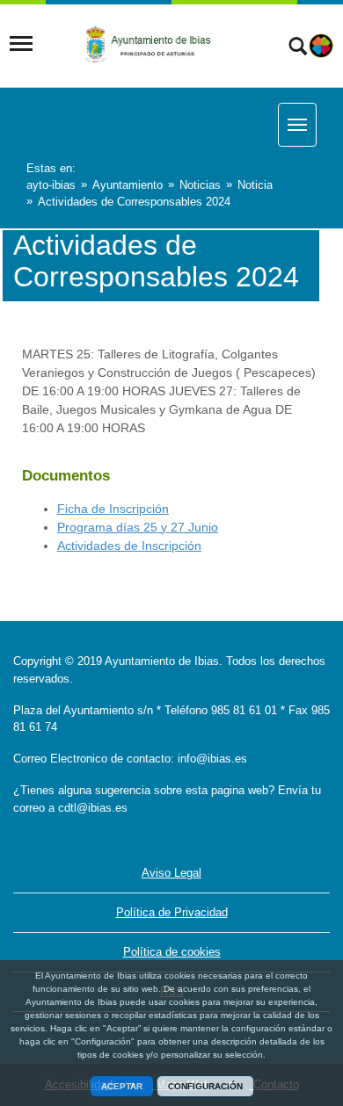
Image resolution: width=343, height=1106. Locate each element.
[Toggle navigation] (21, 44)
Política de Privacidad (172, 912)
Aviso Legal (171, 872)
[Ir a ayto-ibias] (151, 44)
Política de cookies (172, 951)
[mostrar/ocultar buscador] (298, 48)
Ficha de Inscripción (113, 509)
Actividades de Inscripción (129, 546)
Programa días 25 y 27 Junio (137, 527)
